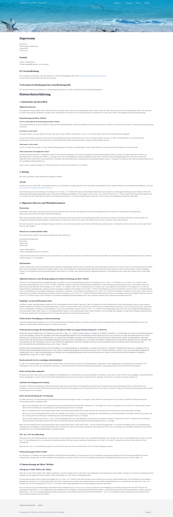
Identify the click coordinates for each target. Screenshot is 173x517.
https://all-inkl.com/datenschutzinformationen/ (35, 188)
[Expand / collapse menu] (122, 3)
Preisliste (147, 3)
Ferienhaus (117, 3)
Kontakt (138, 3)
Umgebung (129, 3)
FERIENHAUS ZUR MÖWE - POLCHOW (32, 3)
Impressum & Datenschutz (27, 505)
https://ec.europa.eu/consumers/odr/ (93, 76)
